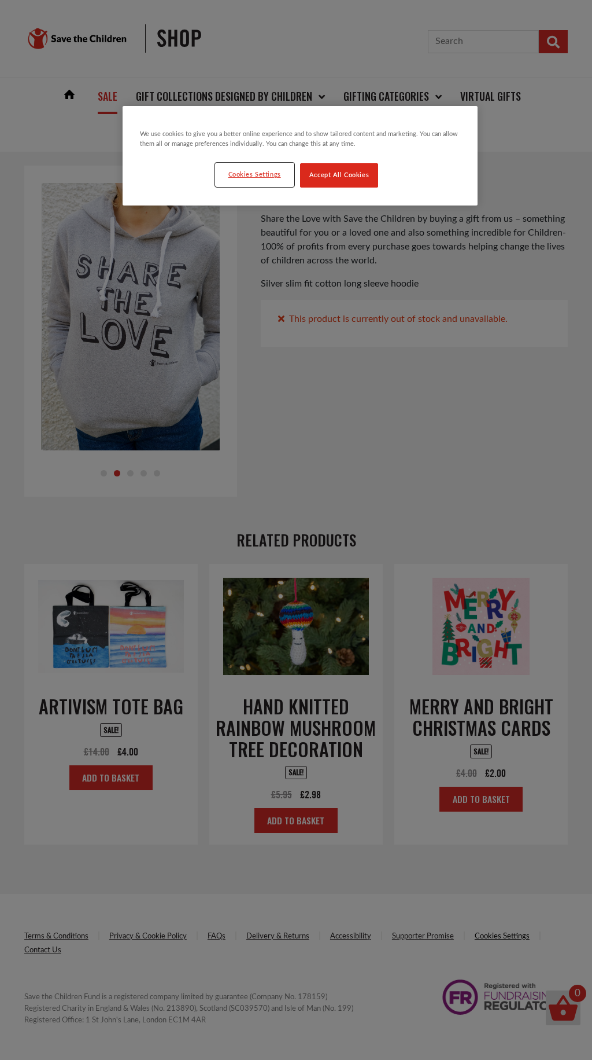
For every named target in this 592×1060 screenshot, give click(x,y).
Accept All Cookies (339, 175)
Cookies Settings (254, 174)
